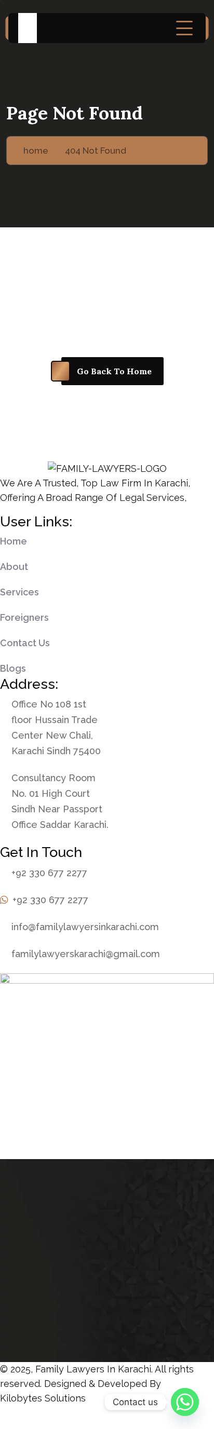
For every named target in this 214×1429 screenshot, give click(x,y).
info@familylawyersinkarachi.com (85, 926)
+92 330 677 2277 (49, 872)
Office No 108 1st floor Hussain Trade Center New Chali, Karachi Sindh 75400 (56, 727)
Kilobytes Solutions (43, 1398)
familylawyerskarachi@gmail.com (85, 953)
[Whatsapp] (185, 1402)
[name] (184, 28)
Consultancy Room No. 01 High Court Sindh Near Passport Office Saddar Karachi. (60, 801)
